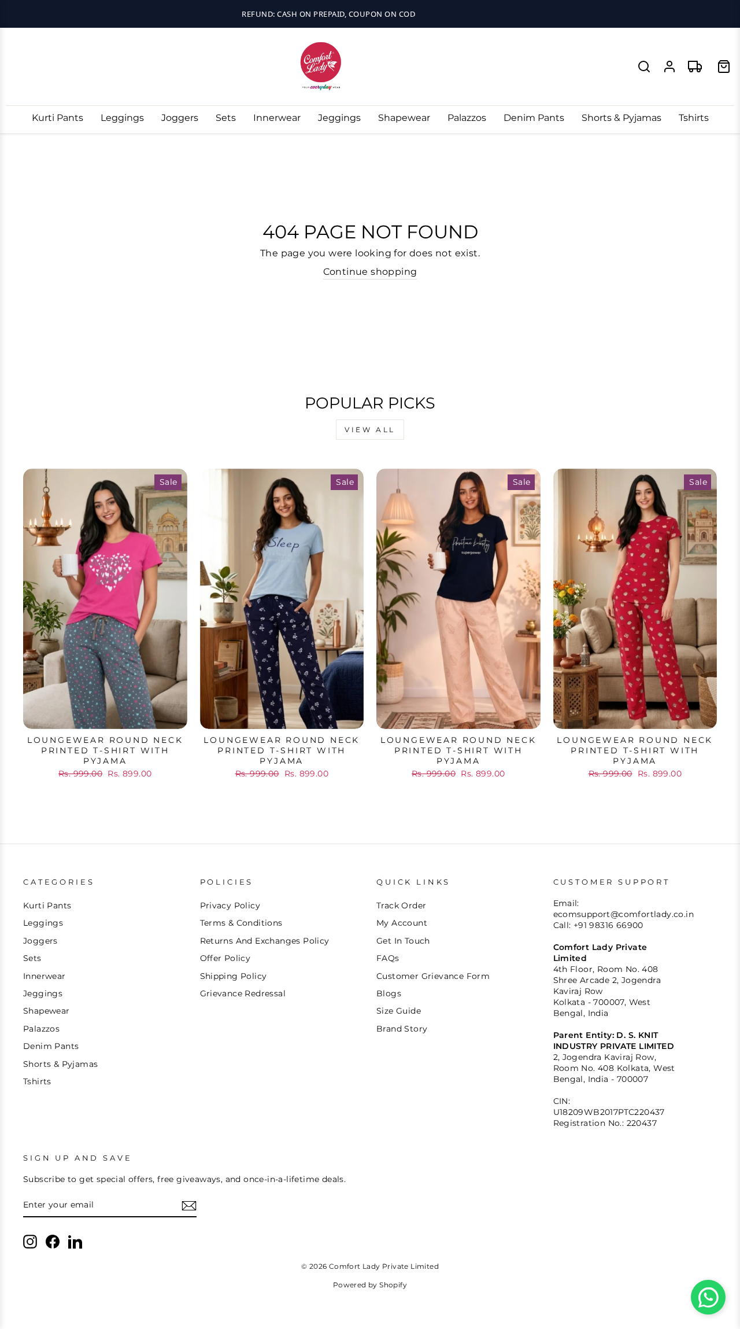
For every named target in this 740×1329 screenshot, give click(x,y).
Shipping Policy (233, 976)
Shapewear (404, 117)
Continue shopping (370, 271)
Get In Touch (403, 940)
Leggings (122, 117)
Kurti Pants (57, 117)
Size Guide (398, 1010)
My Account (401, 922)
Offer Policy (225, 958)
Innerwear (277, 117)
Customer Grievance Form (433, 976)
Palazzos (466, 117)
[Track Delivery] (695, 66)
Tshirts (694, 117)
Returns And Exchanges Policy (265, 940)
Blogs (388, 993)
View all (370, 429)
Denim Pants (534, 117)
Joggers (179, 117)
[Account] (669, 66)
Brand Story (401, 1028)
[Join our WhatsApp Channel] (708, 1297)
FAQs (387, 958)
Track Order (401, 905)
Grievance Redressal (243, 993)
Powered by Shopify (370, 1284)
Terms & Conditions (241, 922)
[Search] (644, 66)
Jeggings (339, 117)
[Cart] (723, 66)
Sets (226, 117)
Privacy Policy (230, 905)
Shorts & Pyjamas (621, 117)
